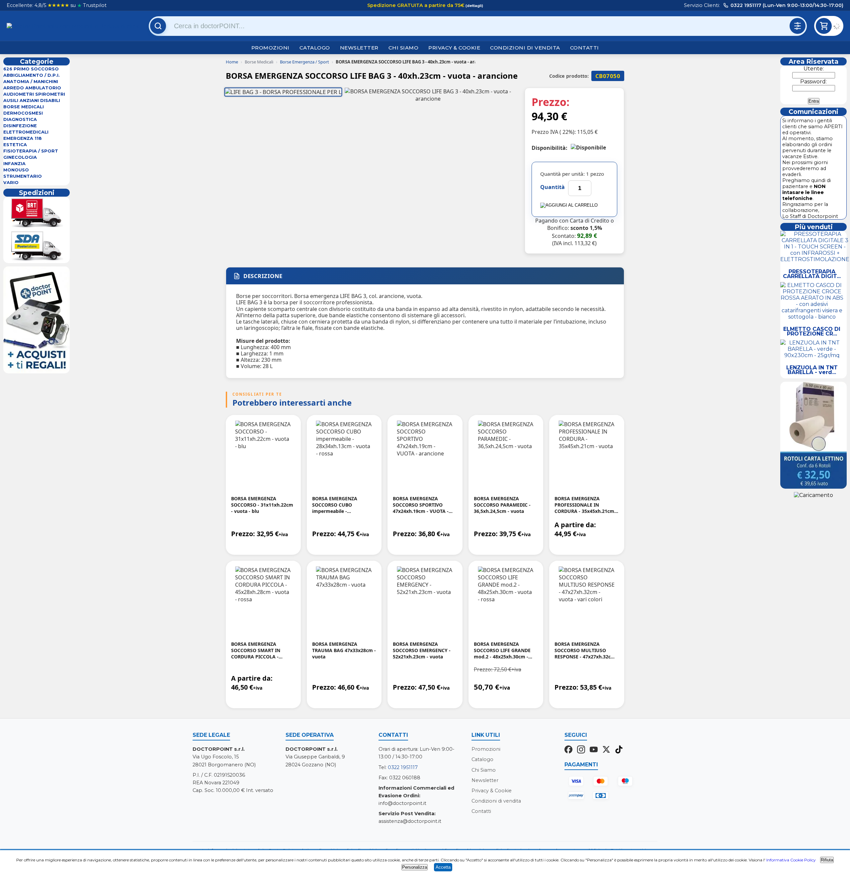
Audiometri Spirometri (34, 94)
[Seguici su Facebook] (568, 750)
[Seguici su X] (606, 750)
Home (232, 62)
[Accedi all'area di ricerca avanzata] (798, 26)
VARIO (11, 182)
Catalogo (314, 48)
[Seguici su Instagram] (581, 750)
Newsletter (359, 48)
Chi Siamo (403, 48)
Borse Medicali (23, 106)
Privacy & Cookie (454, 48)
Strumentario (22, 176)
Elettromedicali (25, 132)
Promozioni (270, 48)
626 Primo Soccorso (31, 68)
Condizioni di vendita (525, 48)
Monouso (16, 169)
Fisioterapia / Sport (30, 150)
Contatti (584, 48)
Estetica (15, 144)
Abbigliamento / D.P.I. (31, 75)
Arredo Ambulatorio (32, 87)
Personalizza (414, 867)
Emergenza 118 (22, 138)
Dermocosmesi (23, 113)
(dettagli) (474, 5)
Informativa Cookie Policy (791, 859)
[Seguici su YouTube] (594, 750)
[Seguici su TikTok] (619, 750)
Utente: (814, 68)
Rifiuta (827, 859)
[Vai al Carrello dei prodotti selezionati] (838, 27)
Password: (813, 81)
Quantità (552, 187)
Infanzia (14, 163)
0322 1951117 (403, 767)
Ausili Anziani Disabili (31, 100)
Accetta (443, 867)
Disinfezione (20, 125)
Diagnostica (20, 119)
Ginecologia (20, 157)
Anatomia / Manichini (30, 81)
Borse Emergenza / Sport (304, 62)
